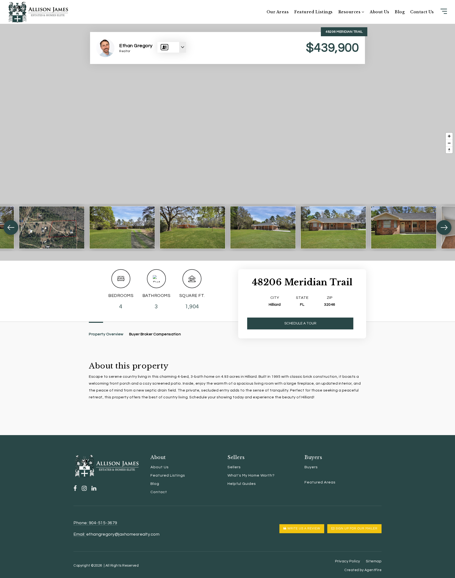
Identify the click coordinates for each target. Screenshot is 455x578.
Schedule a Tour (300, 323)
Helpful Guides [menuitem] (242, 484)
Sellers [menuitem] (234, 467)
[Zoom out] (449, 143)
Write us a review (303, 528)
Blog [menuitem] (400, 11)
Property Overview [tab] (106, 334)
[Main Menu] (443, 11)
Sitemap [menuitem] (374, 561)
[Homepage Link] (38, 12)
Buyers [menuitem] (311, 467)
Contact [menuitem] (158, 492)
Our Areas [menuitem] (278, 11)
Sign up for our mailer (356, 528)
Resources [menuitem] (350, 11)
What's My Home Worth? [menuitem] (251, 475)
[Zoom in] (449, 136)
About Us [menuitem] (379, 11)
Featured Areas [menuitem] (320, 482)
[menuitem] (304, 475)
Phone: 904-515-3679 (95, 523)
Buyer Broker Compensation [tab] (155, 334)
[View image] (51, 227)
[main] (227, 217)
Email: (79, 534)
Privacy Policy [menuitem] (347, 561)
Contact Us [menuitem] (422, 11)
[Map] (227, 142)
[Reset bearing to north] (449, 149)
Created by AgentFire (363, 570)
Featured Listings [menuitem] (313, 11)
